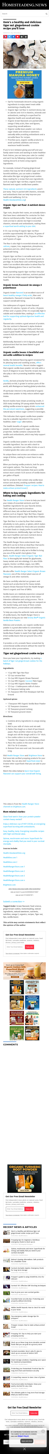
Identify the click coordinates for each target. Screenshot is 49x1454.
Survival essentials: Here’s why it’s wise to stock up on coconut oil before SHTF (26, 1352)
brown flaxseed (23, 906)
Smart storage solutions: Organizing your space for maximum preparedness (28, 1361)
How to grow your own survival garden (25, 1292)
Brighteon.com (9, 885)
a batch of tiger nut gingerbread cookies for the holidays (22, 661)
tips (4, 917)
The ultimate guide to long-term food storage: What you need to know (28, 1394)
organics (23, 914)
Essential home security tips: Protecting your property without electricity (27, 1300)
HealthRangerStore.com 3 (14, 876)
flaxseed (19, 293)
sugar (19, 422)
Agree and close (27, 1441)
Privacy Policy (23, 1436)
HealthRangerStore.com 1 (14, 867)
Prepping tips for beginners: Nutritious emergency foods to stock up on (25, 1241)
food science (35, 906)
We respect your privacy (31, 1425)
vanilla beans (12, 917)
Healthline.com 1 (10, 857)
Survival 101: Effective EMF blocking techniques (28, 1286)
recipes (31, 914)
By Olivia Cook (23, 1272)
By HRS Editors (23, 1235)
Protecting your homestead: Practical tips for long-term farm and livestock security (27, 1370)
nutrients (34, 911)
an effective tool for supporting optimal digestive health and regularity (24, 316)
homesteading (28, 909)
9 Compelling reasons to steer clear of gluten (28, 1377)
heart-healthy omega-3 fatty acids (17, 295)
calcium (6, 246)
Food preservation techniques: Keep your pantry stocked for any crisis (26, 1385)
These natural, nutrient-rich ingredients (20, 189)
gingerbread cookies (12, 909)
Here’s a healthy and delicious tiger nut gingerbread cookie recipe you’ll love (25, 1232)
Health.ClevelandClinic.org (14, 200)
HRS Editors (17, 33)
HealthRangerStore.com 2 (14, 871)
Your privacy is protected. (13, 953)
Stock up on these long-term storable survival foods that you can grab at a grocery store (28, 1343)
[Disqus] (24, 1076)
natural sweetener (21, 911)
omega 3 (15, 914)
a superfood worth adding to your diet (19, 226)
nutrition (7, 914)
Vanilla (6, 381)
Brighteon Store (35, 755)
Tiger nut (39, 914)
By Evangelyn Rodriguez (26, 1244)
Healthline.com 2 (10, 862)
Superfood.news (33, 761)
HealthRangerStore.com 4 (14, 880)
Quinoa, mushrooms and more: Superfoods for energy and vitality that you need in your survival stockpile (23, 841)
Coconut (28, 681)
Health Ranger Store (15, 500)
